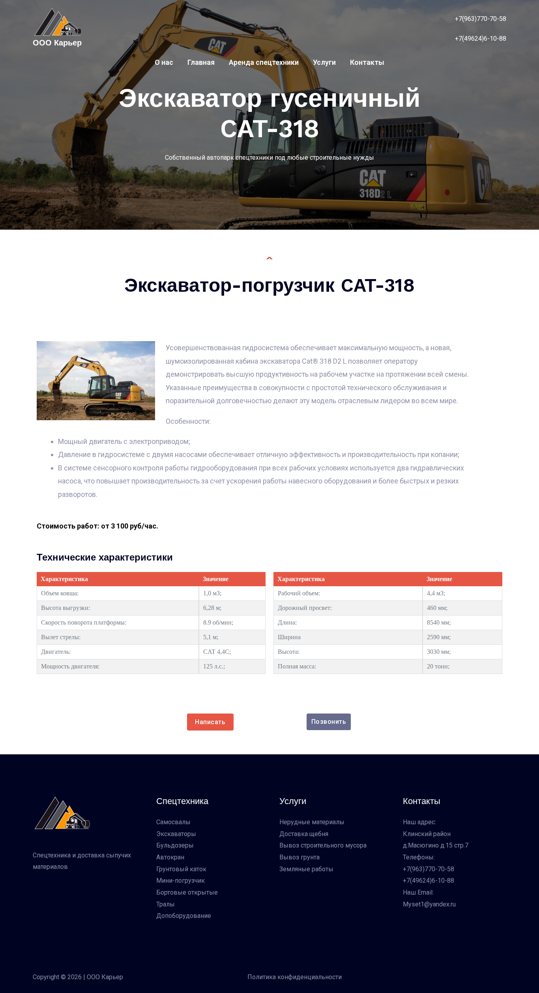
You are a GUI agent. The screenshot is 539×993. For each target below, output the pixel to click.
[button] (329, 722)
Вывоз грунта (299, 857)
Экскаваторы (176, 834)
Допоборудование (183, 915)
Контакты (367, 62)
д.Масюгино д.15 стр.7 (435, 845)
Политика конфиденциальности (294, 977)
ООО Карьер (57, 42)
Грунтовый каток (181, 869)
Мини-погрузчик (180, 880)
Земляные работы (306, 869)
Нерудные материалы (311, 822)
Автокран (170, 857)
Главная (201, 62)
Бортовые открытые (187, 892)
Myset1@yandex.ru (429, 904)
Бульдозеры (175, 845)
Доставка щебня (303, 834)
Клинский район (427, 834)
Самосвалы (173, 822)
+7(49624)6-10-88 (480, 38)
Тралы (165, 904)
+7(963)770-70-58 (428, 869)
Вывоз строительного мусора (323, 845)
